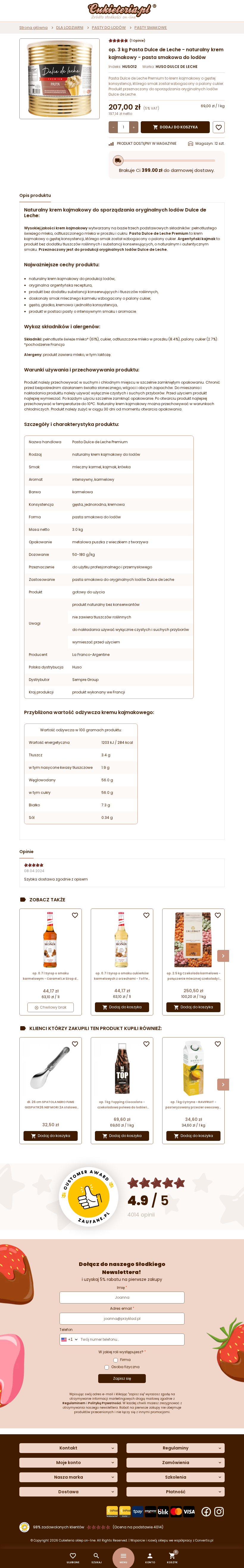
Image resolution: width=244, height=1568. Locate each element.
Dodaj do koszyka (175, 127)
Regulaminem (73, 1403)
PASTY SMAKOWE (150, 27)
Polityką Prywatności (104, 1403)
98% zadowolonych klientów (58, 1527)
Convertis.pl (204, 1540)
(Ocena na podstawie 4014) (138, 1527)
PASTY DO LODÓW (109, 27)
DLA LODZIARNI (69, 27)
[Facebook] (206, 1511)
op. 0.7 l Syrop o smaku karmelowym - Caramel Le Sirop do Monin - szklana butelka (51, 976)
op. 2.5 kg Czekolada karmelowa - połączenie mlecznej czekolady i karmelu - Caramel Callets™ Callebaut (193, 976)
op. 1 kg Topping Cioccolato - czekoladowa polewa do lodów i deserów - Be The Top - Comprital (122, 1105)
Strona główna (33, 27)
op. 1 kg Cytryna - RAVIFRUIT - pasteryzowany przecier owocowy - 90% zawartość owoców (193, 1105)
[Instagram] (219, 1511)
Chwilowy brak (52, 1007)
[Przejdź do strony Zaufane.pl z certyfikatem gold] (88, 1197)
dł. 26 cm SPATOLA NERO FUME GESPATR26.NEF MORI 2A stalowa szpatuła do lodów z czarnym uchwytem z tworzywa (51, 1105)
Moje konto (68, 1462)
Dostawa (68, 1491)
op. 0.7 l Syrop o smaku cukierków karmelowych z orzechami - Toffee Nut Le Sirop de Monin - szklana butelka (122, 976)
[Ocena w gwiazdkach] (156, 1183)
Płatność (175, 1491)
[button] (150, 1558)
